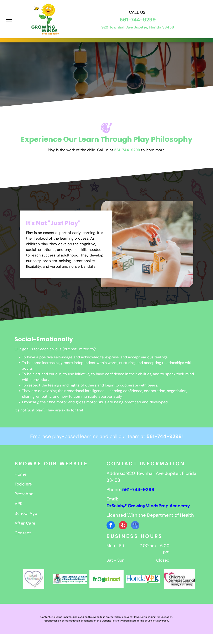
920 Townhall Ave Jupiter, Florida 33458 (137, 27)
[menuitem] (60, 475)
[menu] (9, 21)
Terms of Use (144, 620)
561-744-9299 (138, 19)
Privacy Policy (161, 620)
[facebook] (110, 525)
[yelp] (123, 525)
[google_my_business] (135, 525)
